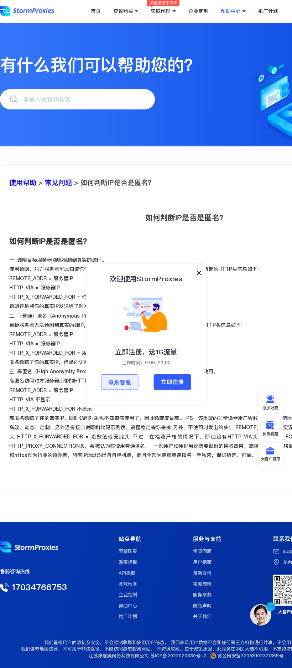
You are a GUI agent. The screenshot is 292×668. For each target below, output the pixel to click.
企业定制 (128, 594)
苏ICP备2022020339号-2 (178, 655)
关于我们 (202, 616)
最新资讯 (202, 573)
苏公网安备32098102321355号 (249, 655)
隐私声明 (202, 605)
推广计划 (128, 616)
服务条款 (202, 594)
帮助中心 (128, 605)
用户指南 (202, 562)
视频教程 (202, 584)
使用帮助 (22, 182)
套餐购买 (128, 551)
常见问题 (58, 182)
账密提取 (128, 562)
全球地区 (128, 584)
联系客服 (119, 382)
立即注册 (172, 382)
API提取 (127, 573)
